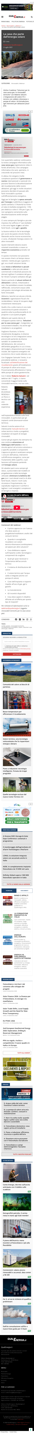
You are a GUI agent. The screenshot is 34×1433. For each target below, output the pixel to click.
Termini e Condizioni (21, 1424)
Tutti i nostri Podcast (22, 1154)
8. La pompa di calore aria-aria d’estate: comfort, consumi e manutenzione (16, 1111)
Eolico (3, 1382)
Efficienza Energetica (7, 1378)
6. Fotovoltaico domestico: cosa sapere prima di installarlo (16, 1127)
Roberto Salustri (19, 376)
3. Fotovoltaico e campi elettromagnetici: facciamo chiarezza (15, 1147)
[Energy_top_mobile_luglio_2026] (17, 7)
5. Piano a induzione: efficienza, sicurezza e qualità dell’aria (16, 1133)
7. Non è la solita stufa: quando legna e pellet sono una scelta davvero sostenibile (16, 1120)
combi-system (5, 626)
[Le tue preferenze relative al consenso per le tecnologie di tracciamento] (30, 1430)
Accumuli (3, 1380)
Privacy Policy (4, 1432)
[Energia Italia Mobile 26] (17, 814)
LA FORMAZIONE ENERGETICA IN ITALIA (21, 915)
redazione (20, 1419)
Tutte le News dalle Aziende (18, 884)
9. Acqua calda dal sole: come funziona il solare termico (16, 1104)
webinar (11, 628)
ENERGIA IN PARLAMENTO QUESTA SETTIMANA (22, 956)
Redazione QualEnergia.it (12, 45)
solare (20, 627)
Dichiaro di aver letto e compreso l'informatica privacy (16, 646)
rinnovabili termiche (17, 626)
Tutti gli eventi (23, 1053)
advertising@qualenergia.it (14, 1392)
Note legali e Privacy (24, 1422)
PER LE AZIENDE (8, 1387)
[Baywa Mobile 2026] (17, 122)
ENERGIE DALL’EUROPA (20, 936)
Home (3, 25)
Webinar (18, 25)
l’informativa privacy (25, 648)
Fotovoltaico (4, 1376)
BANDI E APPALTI (21, 895)
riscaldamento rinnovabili (9, 627)
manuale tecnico (18, 429)
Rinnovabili (5, 21)
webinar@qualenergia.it (10, 608)
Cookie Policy (10, 1424)
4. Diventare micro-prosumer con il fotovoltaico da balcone (16, 1139)
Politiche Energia (18, 21)
